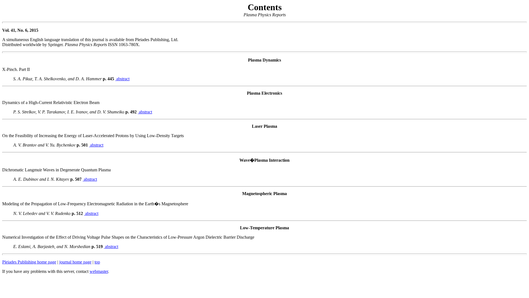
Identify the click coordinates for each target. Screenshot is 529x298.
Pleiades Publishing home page (29, 262)
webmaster (99, 271)
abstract (122, 78)
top (97, 262)
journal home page (75, 262)
